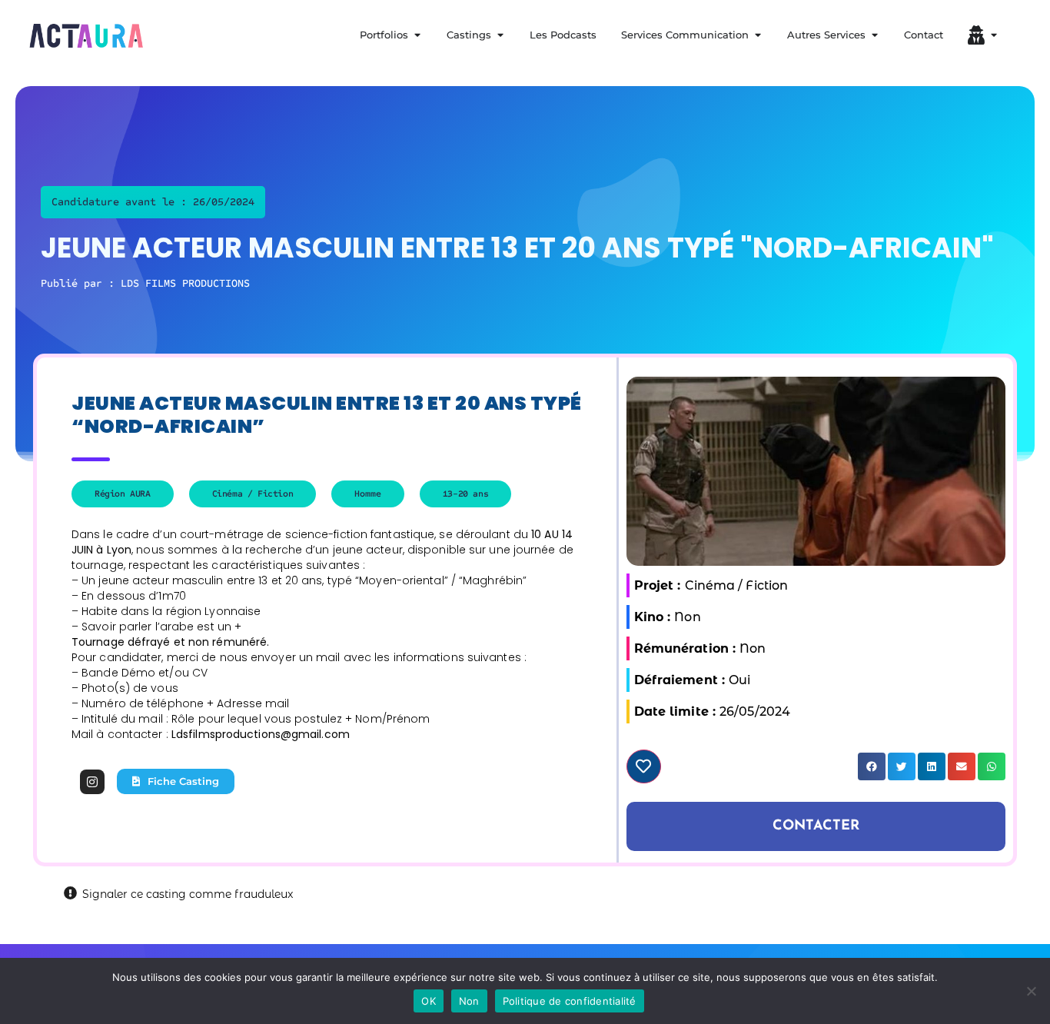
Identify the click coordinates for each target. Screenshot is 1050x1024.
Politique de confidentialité (569, 1001)
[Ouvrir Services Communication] (758, 35)
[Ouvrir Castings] (500, 35)
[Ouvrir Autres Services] (874, 35)
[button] (872, 766)
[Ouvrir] (993, 35)
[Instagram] (92, 782)
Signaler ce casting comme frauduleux (187, 894)
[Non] (1030, 991)
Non (469, 1001)
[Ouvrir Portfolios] (417, 35)
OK (428, 1001)
